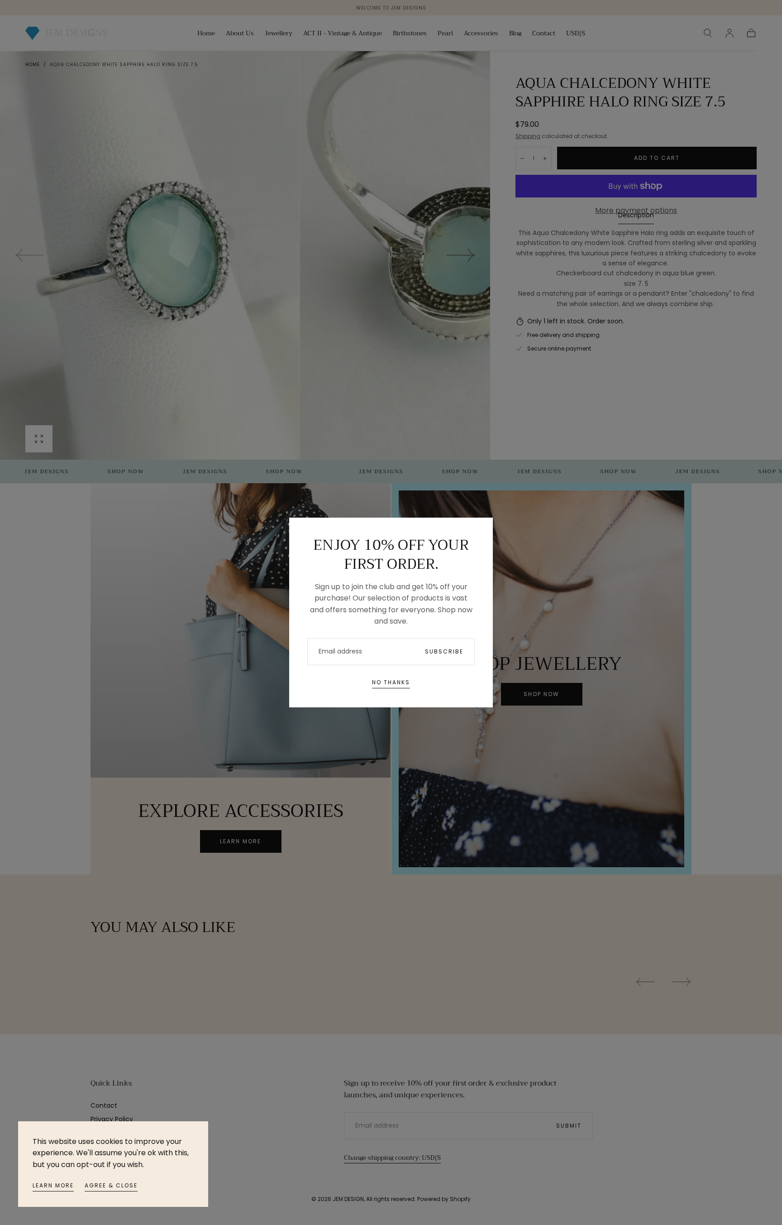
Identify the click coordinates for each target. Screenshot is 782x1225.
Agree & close (111, 1185)
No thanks (391, 682)
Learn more (53, 1185)
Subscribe (444, 651)
